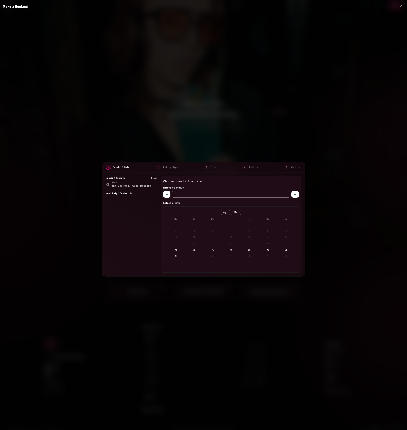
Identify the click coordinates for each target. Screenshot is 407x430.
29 (268, 249)
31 (176, 256)
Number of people (173, 187)
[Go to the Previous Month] (169, 212)
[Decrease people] (167, 194)
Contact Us (126, 193)
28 (249, 249)
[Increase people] (295, 194)
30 (286, 249)
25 (194, 249)
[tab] (108, 167)
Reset (154, 178)
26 (212, 249)
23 (286, 243)
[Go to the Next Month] (292, 212)
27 (231, 249)
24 (176, 249)
